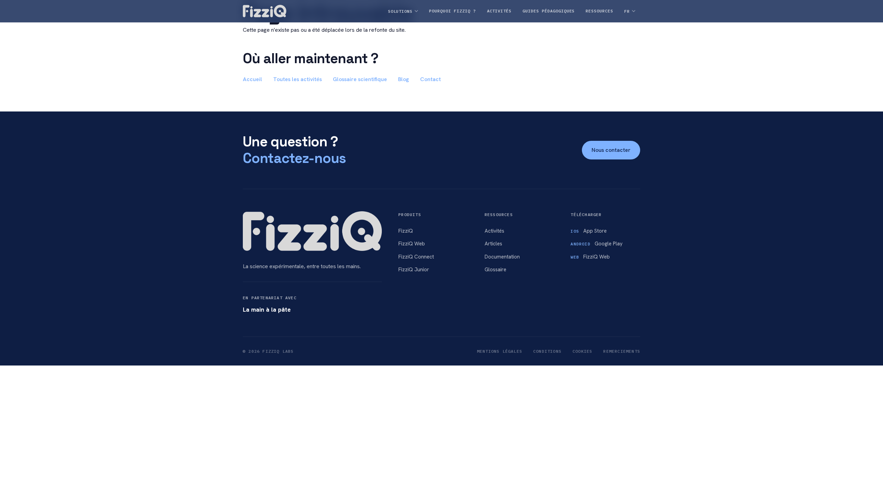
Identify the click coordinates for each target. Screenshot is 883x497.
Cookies (582, 351)
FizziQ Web (411, 243)
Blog (403, 79)
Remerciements (621, 351)
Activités (494, 230)
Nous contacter (611, 150)
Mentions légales (499, 351)
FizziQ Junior (413, 269)
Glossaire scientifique (360, 79)
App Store (589, 230)
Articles (493, 243)
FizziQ (405, 230)
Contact (430, 79)
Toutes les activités (297, 79)
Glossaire (495, 269)
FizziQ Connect (416, 256)
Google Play (596, 243)
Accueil (252, 79)
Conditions (547, 351)
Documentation (502, 256)
